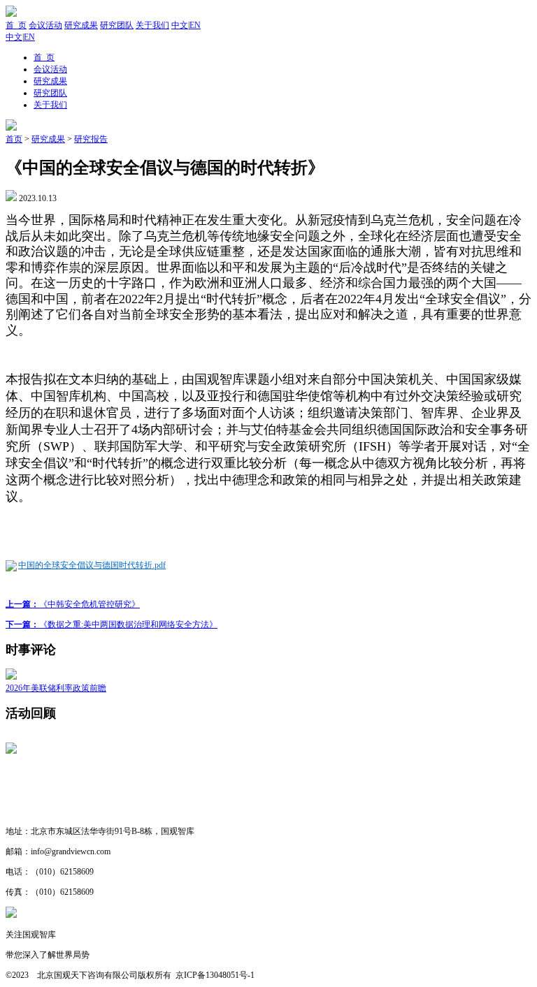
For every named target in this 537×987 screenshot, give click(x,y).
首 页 (16, 25)
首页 (14, 139)
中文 (179, 25)
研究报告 (91, 139)
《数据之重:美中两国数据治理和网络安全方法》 (111, 624)
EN (195, 25)
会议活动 (45, 25)
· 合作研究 (26, 811)
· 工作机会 (26, 791)
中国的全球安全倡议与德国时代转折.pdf (92, 565)
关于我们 (152, 25)
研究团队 (117, 25)
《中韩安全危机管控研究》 (73, 604)
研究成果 (81, 25)
